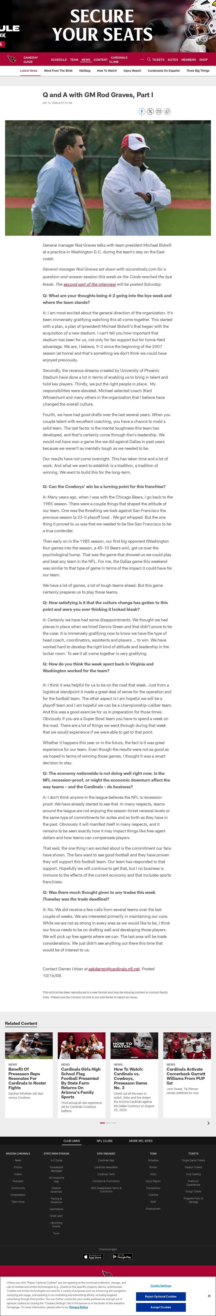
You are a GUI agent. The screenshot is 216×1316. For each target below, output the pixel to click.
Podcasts (18, 1181)
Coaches (153, 1194)
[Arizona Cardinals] (108, 1276)
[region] (108, 1296)
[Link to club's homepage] (12, 59)
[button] (102, 1123)
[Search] (149, 59)
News (18, 1160)
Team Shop (18, 1201)
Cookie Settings (161, 1285)
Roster (153, 1167)
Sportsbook (56, 1209)
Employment (153, 1208)
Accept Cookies (161, 1307)
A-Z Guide (56, 1160)
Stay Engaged (106, 1153)
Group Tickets (193, 1191)
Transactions (153, 1187)
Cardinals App (106, 1160)
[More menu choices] (142, 59)
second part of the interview (90, 285)
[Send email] (158, 113)
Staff (153, 1201)
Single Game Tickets (193, 1160)
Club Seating (193, 1174)
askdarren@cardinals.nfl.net (114, 968)
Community (18, 1187)
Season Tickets (193, 1167)
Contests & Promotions (106, 1181)
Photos (18, 1167)
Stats (153, 1174)
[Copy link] (167, 111)
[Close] (209, 1296)
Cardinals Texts (106, 1174)
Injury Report (153, 1181)
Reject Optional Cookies (161, 1296)
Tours (56, 1233)
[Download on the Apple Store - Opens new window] (93, 1257)
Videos (18, 1174)
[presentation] (209, 1124)
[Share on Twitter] (150, 113)
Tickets (193, 1153)
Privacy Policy (78, 1307)
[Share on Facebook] (142, 113)
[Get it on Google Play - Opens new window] (122, 1259)
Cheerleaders (18, 1194)
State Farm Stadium (56, 1153)
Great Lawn (56, 1215)
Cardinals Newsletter (106, 1167)
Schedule (153, 1160)
